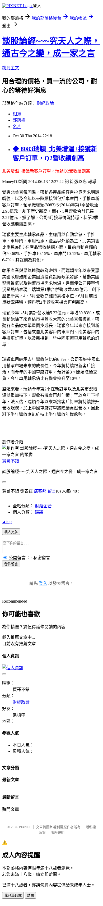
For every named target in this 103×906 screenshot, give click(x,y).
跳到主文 (10, 68)
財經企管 (43, 506)
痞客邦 (40, 491)
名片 (17, 126)
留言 (52, 491)
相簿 (17, 114)
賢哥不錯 (10, 461)
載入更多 (11, 532)
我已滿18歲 (13, 896)
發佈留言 (11, 564)
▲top (7, 521)
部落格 (19, 120)
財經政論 (45, 103)
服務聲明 (57, 833)
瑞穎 (39, 512)
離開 (30, 896)
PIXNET (25, 827)
